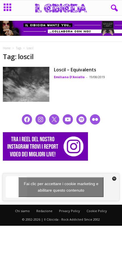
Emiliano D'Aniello (69, 77)
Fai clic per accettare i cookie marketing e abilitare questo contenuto (61, 186)
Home (6, 48)
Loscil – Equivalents (75, 70)
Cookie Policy (97, 211)
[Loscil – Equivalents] (26, 84)
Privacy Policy (69, 211)
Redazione (44, 211)
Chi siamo (22, 211)
